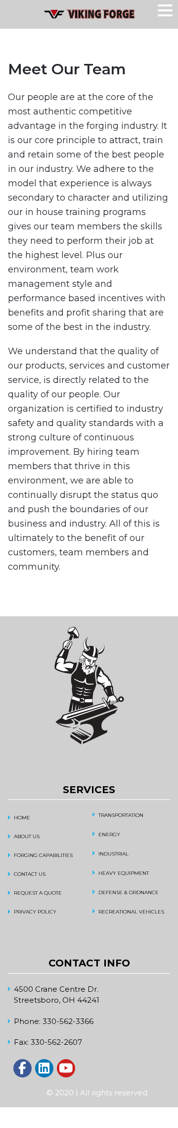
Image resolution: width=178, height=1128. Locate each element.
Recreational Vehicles (131, 912)
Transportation (120, 815)
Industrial (113, 854)
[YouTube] (66, 1068)
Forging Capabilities (43, 855)
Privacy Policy (35, 912)
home (22, 817)
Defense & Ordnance (128, 892)
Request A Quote (38, 893)
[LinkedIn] (44, 1068)
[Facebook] (22, 1068)
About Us (27, 836)
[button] (167, 10)
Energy (109, 834)
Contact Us (29, 874)
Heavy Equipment (123, 873)
